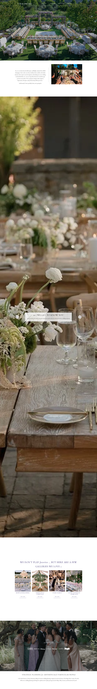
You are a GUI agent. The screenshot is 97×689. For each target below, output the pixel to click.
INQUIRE (69, 3)
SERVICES (52, 3)
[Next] (80, 317)
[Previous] (17, 317)
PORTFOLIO (61, 3)
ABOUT (44, 3)
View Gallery (23, 596)
